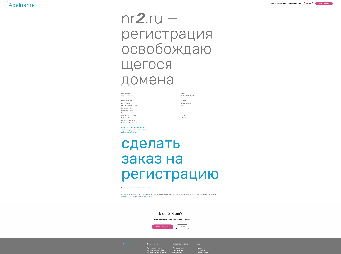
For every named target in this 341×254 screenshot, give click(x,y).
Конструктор (281, 3)
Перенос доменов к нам (155, 250)
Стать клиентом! (324, 3)
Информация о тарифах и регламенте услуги (136, 197)
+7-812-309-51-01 (178, 252)
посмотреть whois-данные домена (133, 127)
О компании (201, 250)
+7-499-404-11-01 (178, 250)
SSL (300, 3)
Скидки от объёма (203, 252)
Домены (273, 3)
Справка (199, 248)
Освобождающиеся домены (156, 252)
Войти (308, 3)
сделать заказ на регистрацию (170, 158)
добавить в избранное (129, 132)
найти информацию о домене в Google (134, 130)
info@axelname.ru (178, 248)
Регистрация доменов (155, 248)
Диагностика (292, 3)
